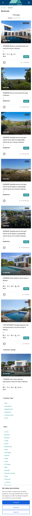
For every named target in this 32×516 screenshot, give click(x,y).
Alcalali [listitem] (6, 455)
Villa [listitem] (5, 403)
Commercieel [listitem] (8, 415)
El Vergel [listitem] (7, 464)
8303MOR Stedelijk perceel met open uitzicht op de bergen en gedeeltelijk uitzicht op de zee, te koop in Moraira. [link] (14, 234)
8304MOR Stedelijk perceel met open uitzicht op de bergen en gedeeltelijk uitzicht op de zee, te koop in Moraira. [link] (14, 187)
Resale (27, 114)
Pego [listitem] (6, 476)
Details (26, 56)
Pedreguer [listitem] (7, 452)
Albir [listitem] (5, 467)
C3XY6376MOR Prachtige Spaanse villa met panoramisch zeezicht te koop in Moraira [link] (16, 327)
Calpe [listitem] (6, 441)
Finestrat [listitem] (7, 479)
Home (4, 7)
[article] (16, 373)
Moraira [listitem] (7, 438)
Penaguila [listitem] (7, 485)
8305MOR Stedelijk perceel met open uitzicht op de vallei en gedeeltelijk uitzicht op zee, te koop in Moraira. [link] (14, 140)
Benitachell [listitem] (8, 446)
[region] (16, 500)
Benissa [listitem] (7, 435)
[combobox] (18, 18)
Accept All (16, 502)
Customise (16, 507)
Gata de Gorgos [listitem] (9, 473)
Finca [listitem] (6, 418)
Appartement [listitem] (8, 409)
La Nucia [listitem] (7, 482)
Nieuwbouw (26, 23)
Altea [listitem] (6, 449)
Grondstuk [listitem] (7, 406)
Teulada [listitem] (7, 470)
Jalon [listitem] (6, 461)
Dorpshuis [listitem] (7, 412)
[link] (16, 32)
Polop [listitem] (6, 458)
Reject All (16, 512)
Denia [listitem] (6, 444)
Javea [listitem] (6, 432)
